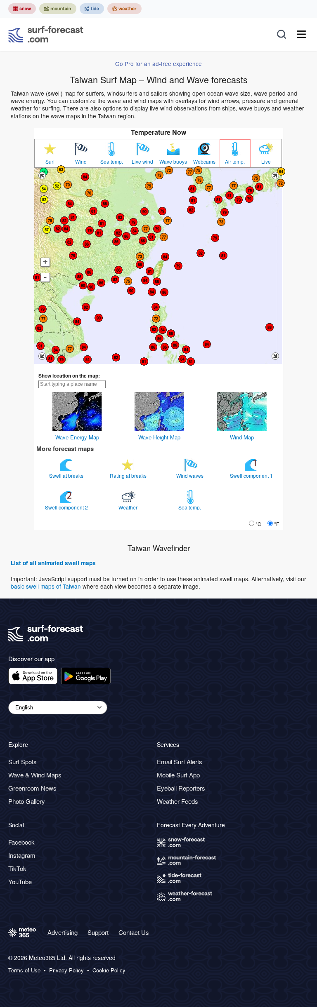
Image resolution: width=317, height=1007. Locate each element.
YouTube (20, 881)
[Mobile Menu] (301, 34)
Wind (81, 161)
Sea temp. (111, 161)
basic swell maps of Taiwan (46, 586)
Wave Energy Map (77, 437)
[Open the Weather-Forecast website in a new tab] (124, 8)
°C (258, 523)
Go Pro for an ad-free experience (158, 63)
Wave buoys (173, 161)
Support (98, 932)
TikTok (17, 868)
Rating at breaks (129, 475)
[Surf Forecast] (45, 34)
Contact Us (133, 932)
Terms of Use (24, 970)
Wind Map (242, 437)
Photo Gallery (26, 801)
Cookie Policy (108, 970)
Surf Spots (22, 761)
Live (266, 161)
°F (276, 523)
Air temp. (235, 161)
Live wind (142, 161)
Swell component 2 (67, 507)
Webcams (204, 161)
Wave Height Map (159, 437)
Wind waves (190, 475)
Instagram (21, 855)
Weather (128, 507)
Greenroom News (32, 788)
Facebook (21, 842)
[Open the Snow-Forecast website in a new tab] (22, 8)
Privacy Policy (66, 970)
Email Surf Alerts (179, 761)
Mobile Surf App (178, 774)
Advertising (62, 932)
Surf (49, 161)
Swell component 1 (252, 475)
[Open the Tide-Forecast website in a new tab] (92, 8)
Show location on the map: (69, 375)
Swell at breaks (67, 475)
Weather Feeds (177, 801)
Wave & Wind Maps (35, 774)
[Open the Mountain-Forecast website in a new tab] (57, 8)
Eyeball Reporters (181, 788)
